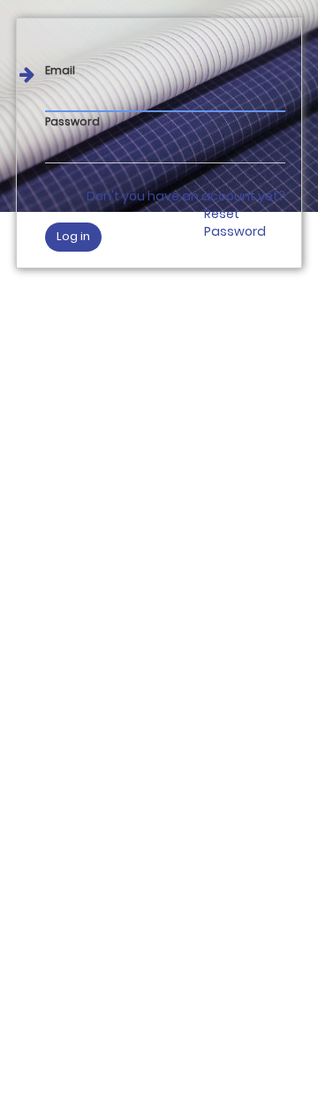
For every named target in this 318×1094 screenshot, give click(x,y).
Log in (73, 236)
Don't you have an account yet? (186, 196)
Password (72, 121)
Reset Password (235, 222)
